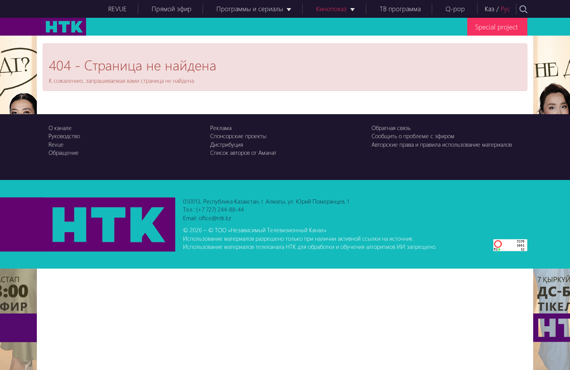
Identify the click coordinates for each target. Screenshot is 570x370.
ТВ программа (400, 8)
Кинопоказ (331, 8)
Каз (489, 8)
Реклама (220, 128)
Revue (56, 144)
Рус (505, 8)
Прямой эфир (172, 8)
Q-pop (455, 8)
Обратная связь (391, 128)
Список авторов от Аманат (243, 152)
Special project (496, 26)
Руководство (64, 136)
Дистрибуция (226, 144)
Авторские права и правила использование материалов (441, 144)
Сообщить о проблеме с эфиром (412, 136)
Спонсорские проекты (238, 136)
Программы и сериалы (249, 8)
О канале (60, 128)
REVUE (117, 8)
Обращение (63, 152)
